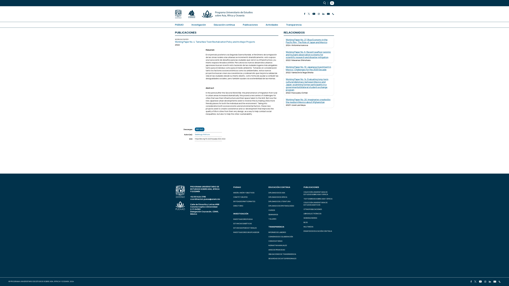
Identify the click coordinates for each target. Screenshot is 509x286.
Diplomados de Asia (276, 193)
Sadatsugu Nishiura (202, 134)
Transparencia (294, 25)
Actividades (272, 25)
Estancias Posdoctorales (245, 228)
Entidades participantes (244, 201)
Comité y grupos (240, 197)
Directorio (238, 206)
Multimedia (308, 227)
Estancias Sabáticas (242, 223)
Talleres (272, 219)
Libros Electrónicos (312, 214)
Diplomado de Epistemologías (281, 206)
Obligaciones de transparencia (282, 254)
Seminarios (273, 214)
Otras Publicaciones (313, 209)
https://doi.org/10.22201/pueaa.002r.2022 (210, 139)
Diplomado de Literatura (279, 201)
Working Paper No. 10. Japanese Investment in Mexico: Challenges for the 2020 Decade (308, 68)
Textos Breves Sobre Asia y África (318, 199)
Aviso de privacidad (276, 250)
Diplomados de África (277, 197)
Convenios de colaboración (280, 237)
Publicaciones (250, 25)
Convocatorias (275, 241)
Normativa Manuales (277, 245)
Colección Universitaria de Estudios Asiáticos (316, 203)
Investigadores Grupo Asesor (246, 232)
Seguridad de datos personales (282, 258)
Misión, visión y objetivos (243, 193)
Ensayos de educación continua (318, 231)
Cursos (271, 210)
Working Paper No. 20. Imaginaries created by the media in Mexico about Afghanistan (308, 101)
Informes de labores (277, 232)
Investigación (199, 25)
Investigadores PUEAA (243, 219)
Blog (306, 222)
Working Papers (310, 218)
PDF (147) (199, 129)
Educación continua (224, 25)
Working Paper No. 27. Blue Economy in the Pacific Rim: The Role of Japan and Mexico (307, 41)
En (332, 3)
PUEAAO (179, 25)
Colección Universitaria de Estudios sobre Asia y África (316, 193)
